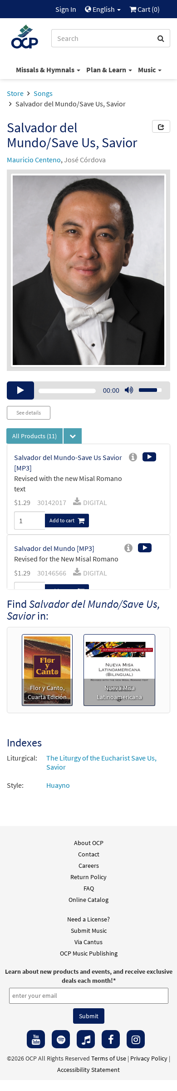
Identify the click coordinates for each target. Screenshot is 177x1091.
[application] (88, 390)
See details (28, 412)
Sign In (65, 9)
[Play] (20, 390)
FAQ (89, 888)
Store (15, 93)
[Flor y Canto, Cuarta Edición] (47, 669)
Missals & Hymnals (46, 69)
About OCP (88, 843)
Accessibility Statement (88, 1070)
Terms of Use (108, 1058)
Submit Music (89, 930)
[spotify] (61, 1039)
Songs (43, 93)
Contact (88, 854)
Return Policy (88, 877)
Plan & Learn (107, 69)
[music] (86, 1039)
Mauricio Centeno (34, 159)
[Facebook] (111, 1039)
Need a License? (88, 919)
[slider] (145, 387)
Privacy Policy (148, 1058)
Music (147, 69)
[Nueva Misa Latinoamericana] (119, 669)
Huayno (58, 785)
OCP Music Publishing (89, 953)
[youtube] (36, 1039)
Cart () (148, 9)
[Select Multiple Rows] (73, 436)
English (103, 9)
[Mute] (129, 390)
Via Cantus (88, 942)
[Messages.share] (161, 126)
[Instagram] (136, 1039)
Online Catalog (88, 900)
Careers (89, 865)
